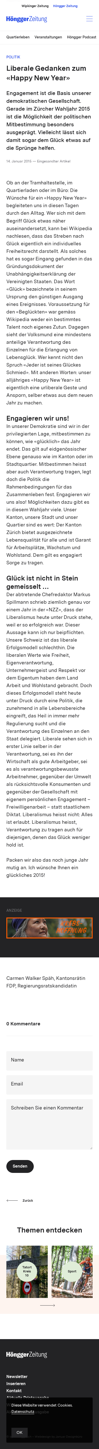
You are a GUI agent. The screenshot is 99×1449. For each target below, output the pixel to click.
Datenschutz (22, 1412)
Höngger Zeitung (65, 6)
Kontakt (14, 1391)
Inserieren (16, 1384)
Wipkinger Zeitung (35, 6)
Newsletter (16, 1377)
